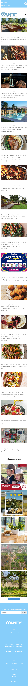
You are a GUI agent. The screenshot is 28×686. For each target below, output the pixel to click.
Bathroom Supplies (17, 651)
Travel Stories (19, 644)
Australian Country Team (10, 31)
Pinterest (23, 663)
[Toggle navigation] (25, 14)
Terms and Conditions (14, 679)
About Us (14, 674)
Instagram (14, 663)
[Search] (25, 3)
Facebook (6, 663)
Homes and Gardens (7, 649)
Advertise (14, 676)
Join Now (24, 612)
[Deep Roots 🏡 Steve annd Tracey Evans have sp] (14, 584)
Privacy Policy (14, 681)
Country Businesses (9, 644)
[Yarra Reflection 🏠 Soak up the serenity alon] (14, 557)
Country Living (19, 646)
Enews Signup (5, 5)
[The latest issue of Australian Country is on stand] (14, 503)
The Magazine (5, 2)
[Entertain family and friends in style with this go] (14, 530)
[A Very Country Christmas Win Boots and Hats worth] (14, 477)
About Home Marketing (19, 649)
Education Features (9, 646)
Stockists (8, 651)
